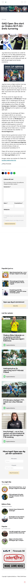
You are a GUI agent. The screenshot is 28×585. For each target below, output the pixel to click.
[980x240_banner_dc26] (14, 8)
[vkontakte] (11, 173)
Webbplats (7, 209)
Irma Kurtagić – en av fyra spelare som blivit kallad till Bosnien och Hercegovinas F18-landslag (13, 434)
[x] (3, 173)
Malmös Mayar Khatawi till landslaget (16, 510)
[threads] (18, 581)
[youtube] (12, 581)
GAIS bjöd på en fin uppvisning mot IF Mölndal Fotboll (13, 370)
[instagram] (15, 581)
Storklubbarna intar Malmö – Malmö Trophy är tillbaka (17, 517)
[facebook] (6, 173)
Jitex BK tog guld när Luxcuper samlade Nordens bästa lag (17, 532)
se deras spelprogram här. (9, 160)
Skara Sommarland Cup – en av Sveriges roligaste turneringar (18, 273)
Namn (6, 203)
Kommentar (7, 186)
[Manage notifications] (25, 582)
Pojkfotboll (7, 351)
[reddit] (8, 173)
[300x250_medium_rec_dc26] (14, 81)
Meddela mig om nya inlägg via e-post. (14, 220)
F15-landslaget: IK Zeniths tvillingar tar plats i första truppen (17, 283)
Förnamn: (14, 458)
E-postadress (19, 203)
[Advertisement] (14, 250)
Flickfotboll (7, 318)
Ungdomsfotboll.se (10, 345)
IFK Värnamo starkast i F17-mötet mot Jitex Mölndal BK (13, 402)
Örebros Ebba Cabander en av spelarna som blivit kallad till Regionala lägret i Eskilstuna (13, 338)
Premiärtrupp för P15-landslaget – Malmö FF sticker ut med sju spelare (18, 291)
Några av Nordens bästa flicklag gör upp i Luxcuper (16, 539)
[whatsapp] (14, 173)
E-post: (14, 465)
